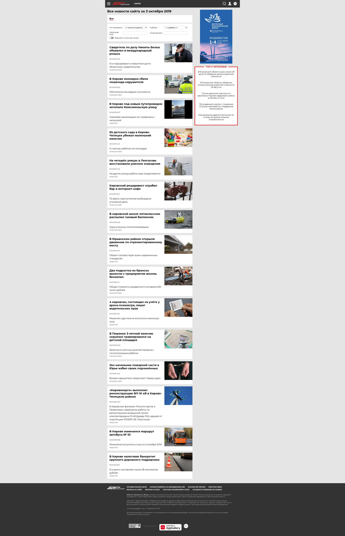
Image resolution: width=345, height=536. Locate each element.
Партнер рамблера (150, 526)
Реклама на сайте (134, 490)
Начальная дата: (114, 33)
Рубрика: (154, 28)
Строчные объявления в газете (176, 490)
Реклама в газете (152, 490)
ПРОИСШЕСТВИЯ (115, 70)
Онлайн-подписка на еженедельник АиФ (167, 487)
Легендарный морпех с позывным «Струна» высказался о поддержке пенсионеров (216, 106)
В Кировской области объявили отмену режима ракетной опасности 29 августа (216, 85)
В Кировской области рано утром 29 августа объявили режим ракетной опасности (216, 74)
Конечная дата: (156, 33)
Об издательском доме (137, 487)
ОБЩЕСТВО (113, 123)
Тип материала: (115, 28)
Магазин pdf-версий (196, 487)
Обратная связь (215, 487)
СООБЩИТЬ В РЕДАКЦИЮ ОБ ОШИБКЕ (207, 490)
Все (111, 18)
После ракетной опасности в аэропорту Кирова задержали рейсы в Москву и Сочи (216, 95)
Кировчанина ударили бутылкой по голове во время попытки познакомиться (216, 117)
